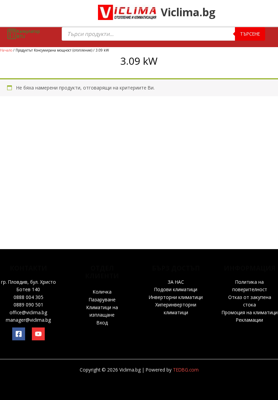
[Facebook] (18, 333)
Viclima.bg (188, 12)
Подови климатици (175, 289)
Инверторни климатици (176, 297)
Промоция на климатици (250, 312)
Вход (102, 322)
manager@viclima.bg (28, 320)
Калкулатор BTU (28, 34)
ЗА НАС (176, 282)
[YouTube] (38, 333)
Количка (102, 291)
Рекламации (249, 320)
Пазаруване (102, 299)
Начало (6, 50)
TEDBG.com (186, 369)
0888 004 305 (28, 297)
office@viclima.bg (28, 312)
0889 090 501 (28, 304)
